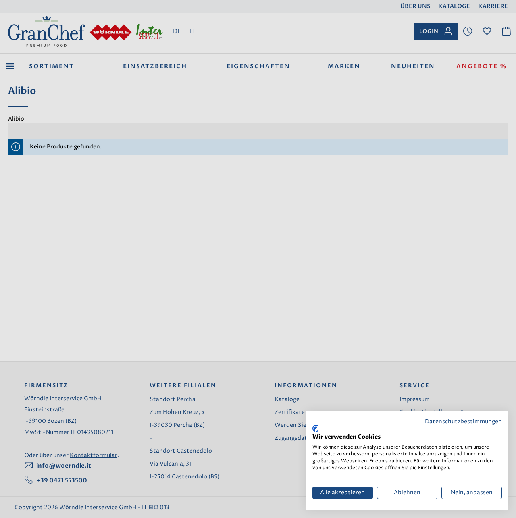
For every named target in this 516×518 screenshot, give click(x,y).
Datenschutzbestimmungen (463, 421)
